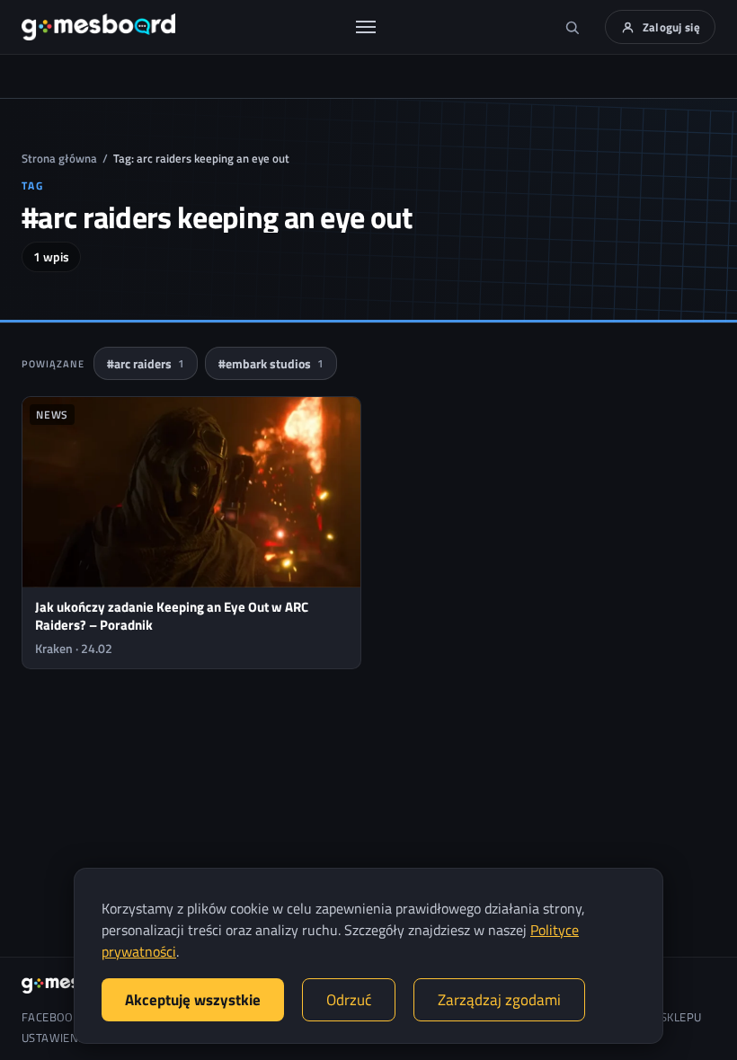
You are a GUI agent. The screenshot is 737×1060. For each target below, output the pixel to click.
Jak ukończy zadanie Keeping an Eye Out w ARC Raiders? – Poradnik (171, 615)
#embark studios (271, 363)
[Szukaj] (572, 27)
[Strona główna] (98, 26)
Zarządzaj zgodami (499, 999)
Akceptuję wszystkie (193, 999)
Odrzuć (348, 999)
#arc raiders (145, 363)
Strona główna (59, 158)
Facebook (51, 1017)
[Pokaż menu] (366, 27)
